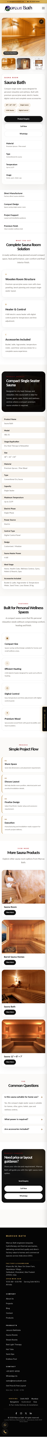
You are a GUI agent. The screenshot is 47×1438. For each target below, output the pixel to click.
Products (9, 1318)
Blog (8, 1308)
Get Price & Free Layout (16, 1386)
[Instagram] (21, 1413)
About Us (10, 1299)
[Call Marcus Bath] (5, 1432)
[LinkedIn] (31, 1413)
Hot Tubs (10, 1349)
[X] (26, 1413)
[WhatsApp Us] (5, 1424)
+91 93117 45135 (13, 1371)
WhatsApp (23, 134)
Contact (9, 1313)
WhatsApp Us (11, 1376)
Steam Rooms (11, 1340)
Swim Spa (10, 1354)
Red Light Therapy (14, 1344)
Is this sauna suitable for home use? (23, 1097)
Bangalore (14, 1402)
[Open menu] (43, 8)
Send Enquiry (23, 1181)
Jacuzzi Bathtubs (13, 1330)
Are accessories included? (23, 1129)
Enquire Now (45, 721)
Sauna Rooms (12, 1335)
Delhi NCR (24, 1399)
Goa (35, 1402)
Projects (9, 1303)
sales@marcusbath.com (15, 1)
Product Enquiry (23, 119)
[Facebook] (16, 1413)
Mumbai (34, 1399)
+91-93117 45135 (33, 1)
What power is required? (23, 1119)
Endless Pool (11, 1359)
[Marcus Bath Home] (20, 8)
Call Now (23, 126)
